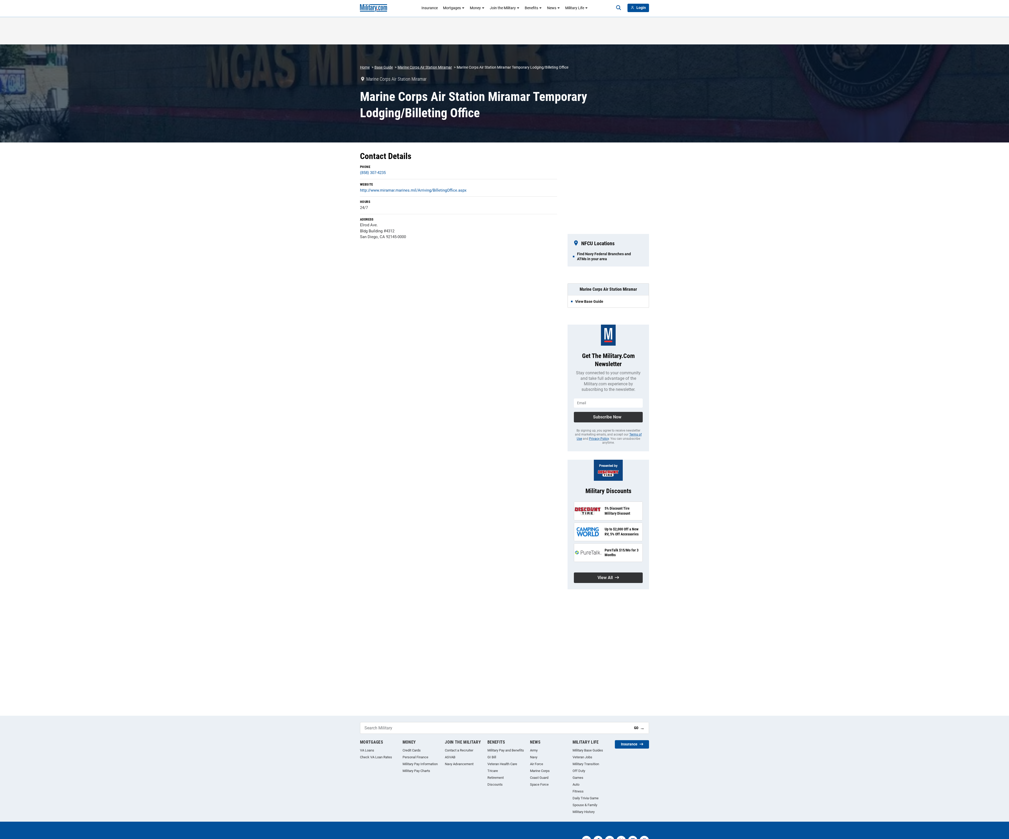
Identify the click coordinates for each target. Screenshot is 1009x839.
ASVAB (450, 757)
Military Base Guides (588, 750)
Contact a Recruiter (459, 750)
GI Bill (491, 757)
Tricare (492, 771)
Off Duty (579, 771)
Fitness (578, 791)
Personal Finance (415, 757)
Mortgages (452, 8)
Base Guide (383, 67)
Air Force (536, 764)
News (551, 8)
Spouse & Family (585, 805)
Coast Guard (539, 778)
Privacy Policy (599, 439)
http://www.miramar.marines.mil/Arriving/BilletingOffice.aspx (413, 190)
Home (365, 67)
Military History (584, 812)
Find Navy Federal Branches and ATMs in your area (604, 256)
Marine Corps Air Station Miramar (425, 67)
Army (534, 750)
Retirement (495, 778)
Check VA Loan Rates (376, 757)
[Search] (618, 8)
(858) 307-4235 (373, 172)
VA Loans (367, 750)
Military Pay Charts (416, 771)
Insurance (429, 8)
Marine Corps (540, 771)
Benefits (531, 8)
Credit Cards (412, 750)
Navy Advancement (459, 764)
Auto (576, 784)
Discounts (495, 784)
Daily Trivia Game (586, 798)
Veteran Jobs (582, 757)
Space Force (539, 784)
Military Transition (586, 764)
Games (578, 778)
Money (475, 8)
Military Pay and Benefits (505, 750)
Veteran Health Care (502, 764)
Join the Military (503, 8)
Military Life (574, 8)
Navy (533, 757)
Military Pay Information (420, 764)
